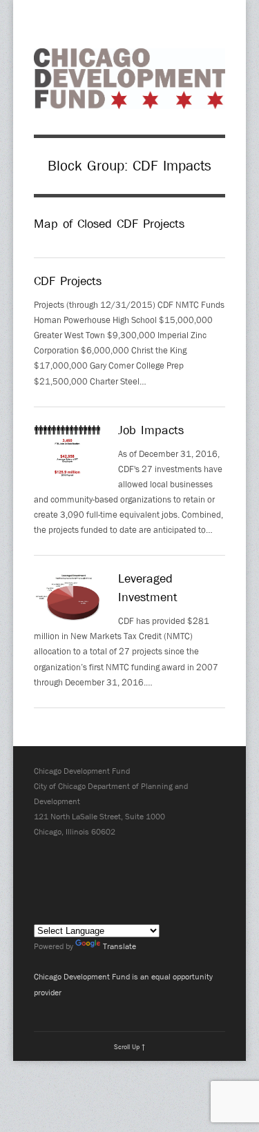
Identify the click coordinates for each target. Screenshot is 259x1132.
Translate (119, 946)
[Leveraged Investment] (67, 600)
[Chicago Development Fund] (129, 101)
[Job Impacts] (67, 453)
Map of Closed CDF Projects (109, 224)
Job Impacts (151, 430)
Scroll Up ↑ (129, 1046)
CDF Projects (68, 281)
